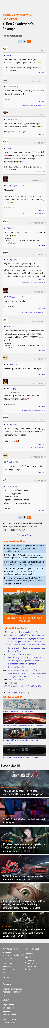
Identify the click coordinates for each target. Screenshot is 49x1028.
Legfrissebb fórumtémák (15, 628)
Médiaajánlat (8, 966)
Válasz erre (41, 72)
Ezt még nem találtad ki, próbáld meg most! (24, 619)
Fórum (7, 15)
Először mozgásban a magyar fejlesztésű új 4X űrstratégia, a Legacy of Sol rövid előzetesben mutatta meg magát (23, 571)
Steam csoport (31, 963)
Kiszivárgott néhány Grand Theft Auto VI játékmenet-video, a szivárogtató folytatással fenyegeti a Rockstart (23, 581)
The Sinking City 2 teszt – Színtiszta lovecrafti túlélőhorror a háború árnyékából (24, 563)
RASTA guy (12, 186)
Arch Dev (11, 364)
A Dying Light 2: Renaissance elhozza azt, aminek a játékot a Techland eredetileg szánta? (24, 556)
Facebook (29, 954)
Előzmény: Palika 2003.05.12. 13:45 (33, 410)
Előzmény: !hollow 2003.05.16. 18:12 (33, 105)
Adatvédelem (8, 969)
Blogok (6, 977)
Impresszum (8, 963)
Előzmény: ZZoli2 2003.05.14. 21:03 (33, 214)
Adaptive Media (9, 1014)
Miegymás (7, 1000)
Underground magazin (12, 989)
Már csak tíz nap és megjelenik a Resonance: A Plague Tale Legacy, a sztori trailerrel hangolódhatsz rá (24, 548)
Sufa (9, 259)
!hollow (11, 119)
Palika (10, 86)
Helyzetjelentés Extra (17, 654)
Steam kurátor (31, 966)
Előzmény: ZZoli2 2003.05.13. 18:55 (33, 283)
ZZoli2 (10, 55)
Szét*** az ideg (14, 679)
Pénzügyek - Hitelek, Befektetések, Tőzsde (26, 686)
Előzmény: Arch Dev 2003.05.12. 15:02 (33, 448)
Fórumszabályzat (24, 535)
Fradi (10, 683)
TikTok (28, 969)
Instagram (29, 960)
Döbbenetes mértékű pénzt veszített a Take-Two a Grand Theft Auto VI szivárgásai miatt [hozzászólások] (27, 647)
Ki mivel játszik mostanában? (20, 632)
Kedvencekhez (14, 35)
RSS (4, 972)
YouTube (29, 957)
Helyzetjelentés (14, 692)
